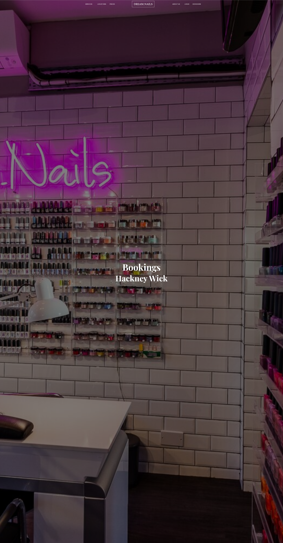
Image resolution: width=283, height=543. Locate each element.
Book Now (197, 4)
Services (88, 4)
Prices (112, 4)
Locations (102, 4)
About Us (176, 4)
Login (187, 4)
